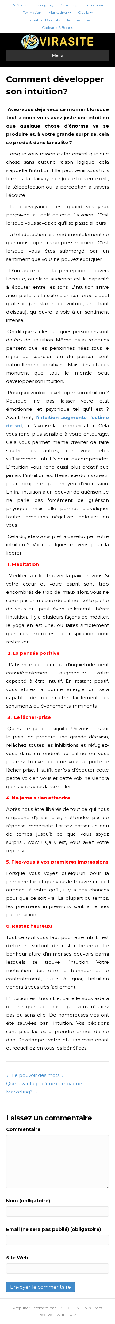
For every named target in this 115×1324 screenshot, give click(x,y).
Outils (83, 12)
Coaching (69, 5)
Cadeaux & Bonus (57, 27)
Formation (31, 12)
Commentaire (23, 1129)
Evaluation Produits (42, 20)
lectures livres (78, 20)
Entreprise (94, 5)
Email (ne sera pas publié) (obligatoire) (53, 1229)
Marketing (57, 12)
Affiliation (21, 5)
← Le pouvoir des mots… (34, 1075)
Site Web (17, 1258)
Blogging (45, 5)
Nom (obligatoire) (28, 1201)
